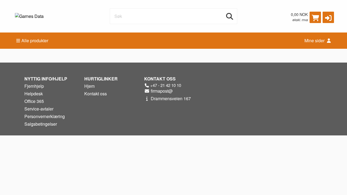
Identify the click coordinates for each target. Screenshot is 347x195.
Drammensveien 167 (170, 98)
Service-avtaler (38, 109)
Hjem (89, 86)
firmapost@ (161, 91)
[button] (328, 17)
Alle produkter (34, 40)
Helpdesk (33, 93)
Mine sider (315, 40)
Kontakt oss (95, 93)
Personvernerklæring (44, 116)
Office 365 (34, 101)
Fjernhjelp (34, 86)
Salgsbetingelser (40, 124)
